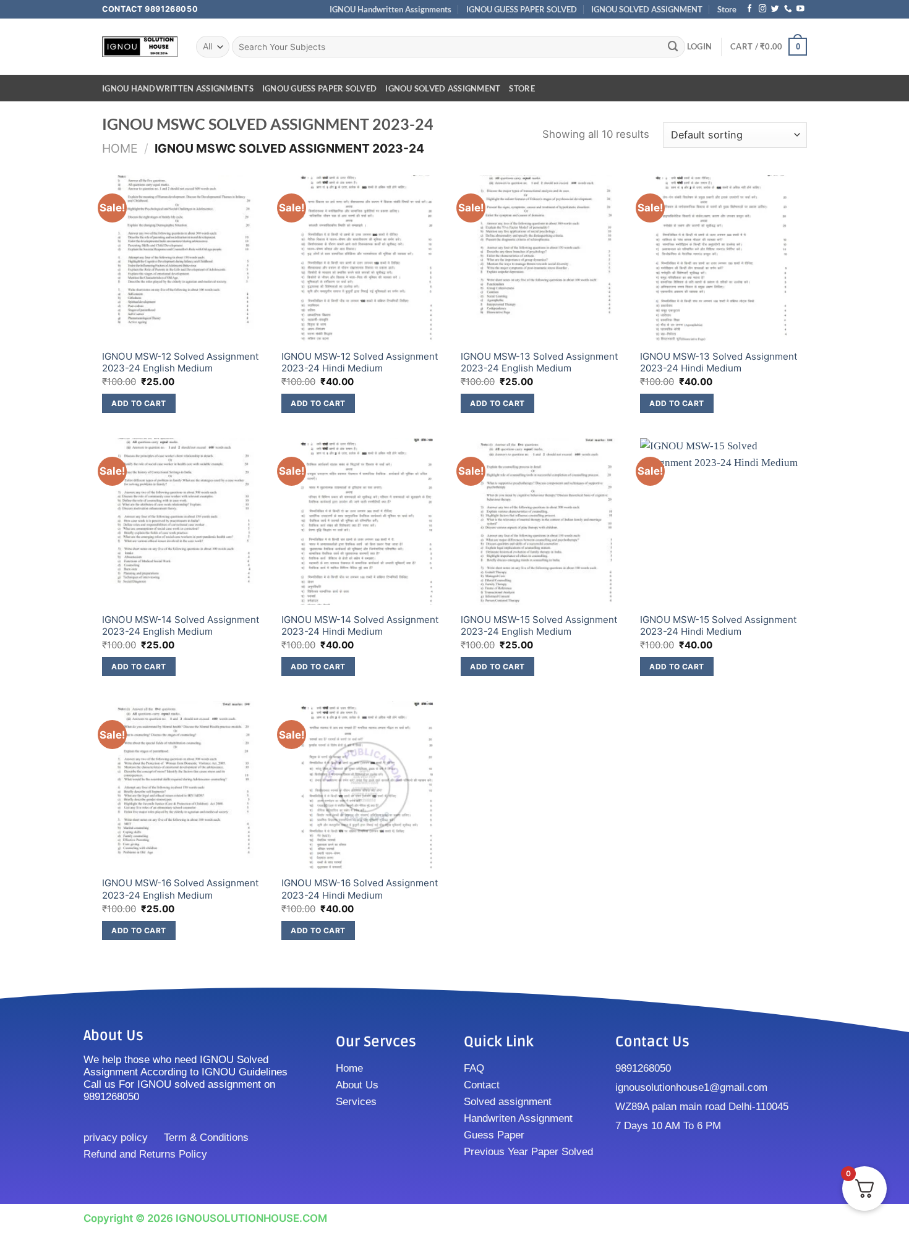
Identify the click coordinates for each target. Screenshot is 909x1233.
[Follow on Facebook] (750, 9)
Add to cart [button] (138, 403)
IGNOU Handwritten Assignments (390, 9)
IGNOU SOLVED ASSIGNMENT (646, 9)
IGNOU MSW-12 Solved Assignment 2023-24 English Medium (180, 362)
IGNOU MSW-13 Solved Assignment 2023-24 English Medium (539, 362)
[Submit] (673, 46)
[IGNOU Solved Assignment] (139, 46)
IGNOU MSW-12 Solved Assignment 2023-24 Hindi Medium (359, 362)
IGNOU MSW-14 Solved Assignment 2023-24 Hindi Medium (360, 626)
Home (120, 148)
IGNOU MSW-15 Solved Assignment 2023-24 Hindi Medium (718, 626)
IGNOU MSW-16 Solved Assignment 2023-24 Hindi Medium (359, 889)
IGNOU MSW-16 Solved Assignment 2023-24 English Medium (180, 889)
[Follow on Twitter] (775, 9)
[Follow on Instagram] (763, 9)
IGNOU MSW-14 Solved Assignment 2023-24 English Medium (181, 626)
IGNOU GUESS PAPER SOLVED (521, 9)
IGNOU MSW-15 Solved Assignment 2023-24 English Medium (539, 626)
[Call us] (788, 9)
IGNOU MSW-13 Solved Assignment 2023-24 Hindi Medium (719, 362)
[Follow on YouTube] (800, 9)
